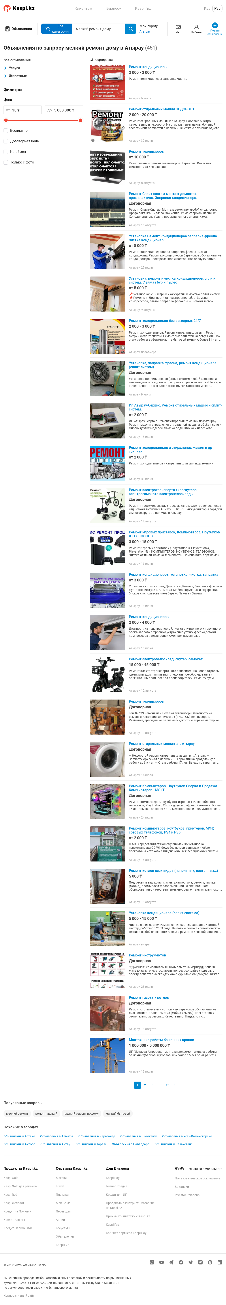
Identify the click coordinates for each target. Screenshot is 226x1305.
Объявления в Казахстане (173, 1144)
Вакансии (182, 1186)
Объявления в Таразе (91, 1144)
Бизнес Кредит (116, 1186)
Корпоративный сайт (19, 1295)
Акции (60, 1219)
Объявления (21, 29)
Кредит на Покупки (17, 1211)
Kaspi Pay (113, 1178)
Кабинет (196, 32)
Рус (217, 8)
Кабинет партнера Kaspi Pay (126, 1233)
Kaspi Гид (62, 1245)
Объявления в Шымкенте (138, 1136)
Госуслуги (63, 1228)
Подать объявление (215, 32)
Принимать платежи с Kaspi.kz (128, 1216)
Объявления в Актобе (19, 1144)
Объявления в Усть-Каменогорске (187, 1136)
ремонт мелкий (46, 1113)
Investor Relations (187, 1195)
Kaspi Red (10, 1194)
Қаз (207, 8)
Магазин (62, 1178)
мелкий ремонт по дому (81, 1113)
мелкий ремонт (17, 1113)
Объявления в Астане (19, 1136)
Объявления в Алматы (56, 1136)
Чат (178, 32)
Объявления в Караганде (96, 1136)
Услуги (14, 68)
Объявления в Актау (55, 1144)
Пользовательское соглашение (197, 1178)
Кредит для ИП (14, 1219)
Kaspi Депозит (14, 1203)
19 (167, 1085)
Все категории (60, 28)
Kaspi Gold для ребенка (20, 1186)
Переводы (63, 1211)
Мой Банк (63, 1203)
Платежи (62, 1194)
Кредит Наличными (18, 1228)
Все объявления (17, 60)
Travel (60, 1186)
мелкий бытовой (118, 1113)
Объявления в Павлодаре (130, 1144)
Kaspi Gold (11, 1178)
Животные (18, 76)
